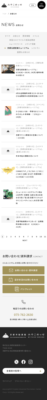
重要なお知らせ (23, 52)
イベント (36, 36)
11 (45, 236)
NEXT (25, 240)
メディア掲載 (30, 44)
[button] (41, 5)
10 (41, 236)
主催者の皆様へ (14, 370)
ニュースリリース (16, 44)
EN (32, 5)
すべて (7, 36)
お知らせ (16, 36)
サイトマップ (7, 381)
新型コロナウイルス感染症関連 (22, 40)
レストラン (36, 48)
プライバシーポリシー (23, 381)
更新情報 (26, 36)
